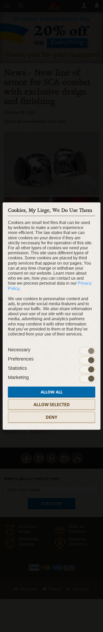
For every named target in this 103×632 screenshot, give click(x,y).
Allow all (52, 392)
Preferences (21, 359)
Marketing (18, 377)
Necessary (19, 349)
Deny (51, 417)
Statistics (17, 368)
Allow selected (52, 404)
